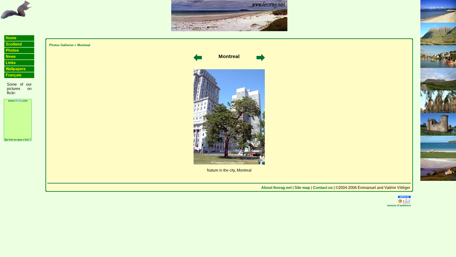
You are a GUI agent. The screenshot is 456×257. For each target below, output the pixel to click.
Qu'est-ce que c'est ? (18, 139)
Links (11, 63)
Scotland (14, 44)
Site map (302, 188)
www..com (18, 100)
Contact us (323, 188)
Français (13, 75)
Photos (12, 50)
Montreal (83, 45)
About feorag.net (276, 188)
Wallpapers (16, 69)
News (11, 56)
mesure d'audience (399, 205)
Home (11, 38)
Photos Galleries (61, 45)
